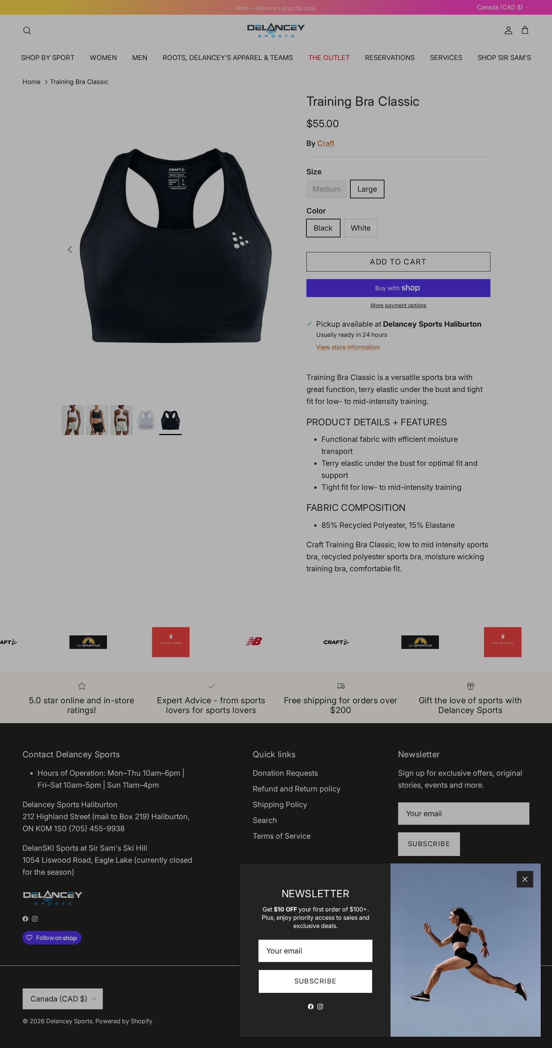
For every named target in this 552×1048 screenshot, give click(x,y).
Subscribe (315, 981)
